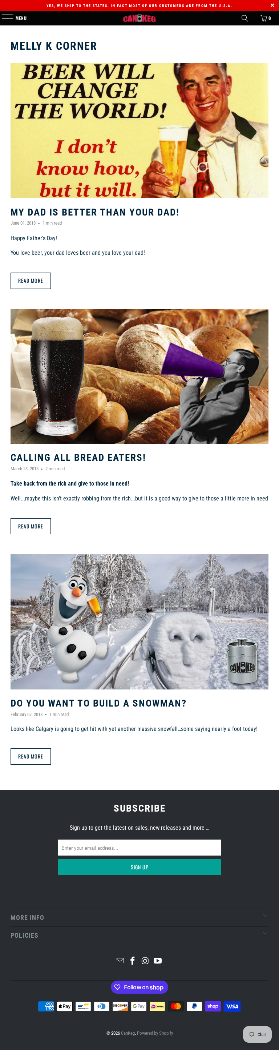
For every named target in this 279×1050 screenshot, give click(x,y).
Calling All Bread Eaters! (78, 457)
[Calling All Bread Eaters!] (139, 376)
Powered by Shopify (155, 1033)
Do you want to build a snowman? (99, 703)
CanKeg (128, 1033)
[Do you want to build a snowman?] (139, 621)
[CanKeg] (139, 18)
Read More (30, 280)
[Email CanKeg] (120, 961)
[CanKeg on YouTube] (158, 961)
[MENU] (3, 18)
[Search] (245, 18)
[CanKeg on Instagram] (145, 961)
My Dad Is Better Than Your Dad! (95, 212)
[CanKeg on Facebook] (133, 961)
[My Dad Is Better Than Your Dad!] (139, 130)
